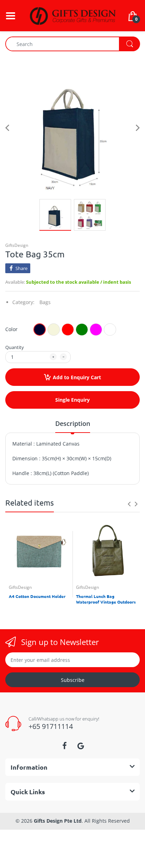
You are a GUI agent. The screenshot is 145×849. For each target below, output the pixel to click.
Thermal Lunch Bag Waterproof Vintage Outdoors (106, 599)
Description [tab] (72, 423)
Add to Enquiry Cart (77, 377)
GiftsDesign (16, 245)
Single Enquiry (72, 399)
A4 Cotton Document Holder (37, 596)
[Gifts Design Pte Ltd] (72, 15)
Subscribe (72, 680)
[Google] (80, 745)
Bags (45, 302)
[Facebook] (64, 745)
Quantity (14, 347)
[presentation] (129, 504)
